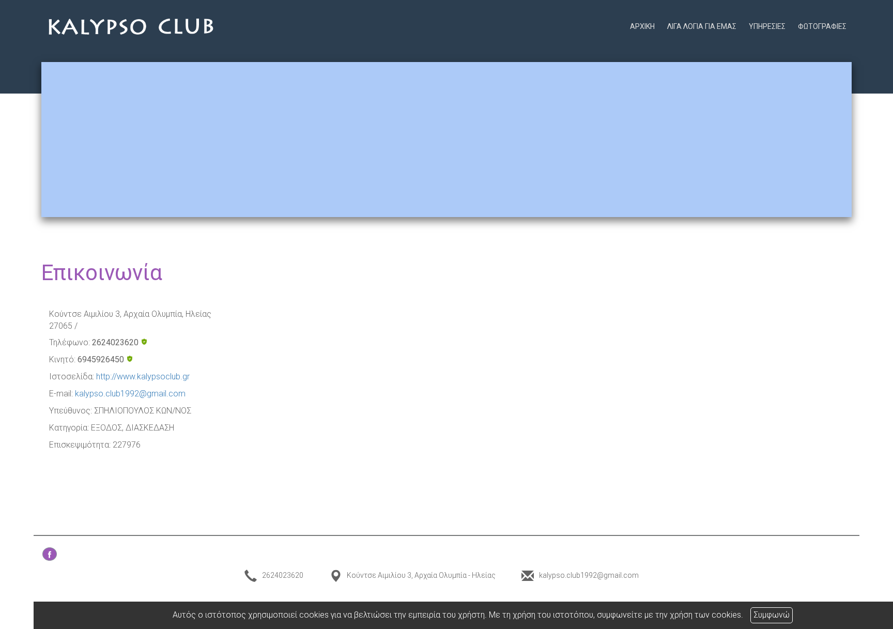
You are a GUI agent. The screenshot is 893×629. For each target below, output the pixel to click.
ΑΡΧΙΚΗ (642, 26)
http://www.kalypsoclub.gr (143, 376)
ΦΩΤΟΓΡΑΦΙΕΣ (822, 26)
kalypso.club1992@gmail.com (130, 393)
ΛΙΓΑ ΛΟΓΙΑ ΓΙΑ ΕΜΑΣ (701, 26)
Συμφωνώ (771, 615)
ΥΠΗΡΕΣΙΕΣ (767, 26)
